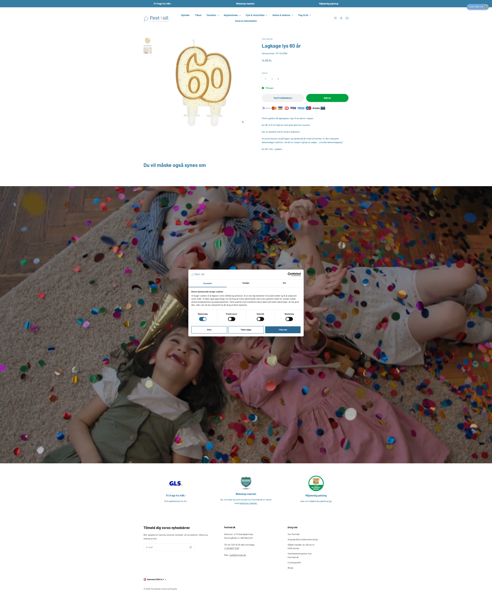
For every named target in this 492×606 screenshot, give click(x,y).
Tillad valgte (246, 330)
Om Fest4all (293, 534)
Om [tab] (284, 283)
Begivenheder (231, 15)
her (330, 501)
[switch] (231, 319)
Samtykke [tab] (207, 283)
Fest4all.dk (267, 38)
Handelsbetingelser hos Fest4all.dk (300, 555)
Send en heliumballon (246, 20)
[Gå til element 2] (148, 51)
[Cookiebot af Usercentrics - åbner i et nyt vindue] (289, 274)
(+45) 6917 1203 (232, 548)
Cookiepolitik (294, 562)
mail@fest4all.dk (237, 555)
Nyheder (185, 15)
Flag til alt (303, 15)
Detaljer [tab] (246, 283)
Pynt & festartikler (255, 15)
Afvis (209, 330)
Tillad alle (283, 330)
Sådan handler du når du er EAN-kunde (301, 546)
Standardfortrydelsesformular (303, 539)
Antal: (265, 72)
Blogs (290, 567)
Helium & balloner (281, 15)
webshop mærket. (248, 503)
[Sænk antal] (265, 79)
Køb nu (327, 97)
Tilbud (198, 15)
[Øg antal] (278, 79)
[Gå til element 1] (148, 41)
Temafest (211, 15)
